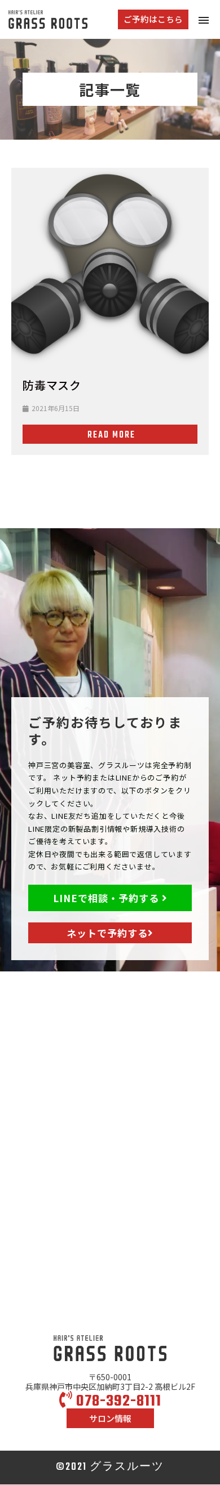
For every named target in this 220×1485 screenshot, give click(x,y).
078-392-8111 (117, 1401)
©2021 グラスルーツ (110, 1467)
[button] (153, 19)
